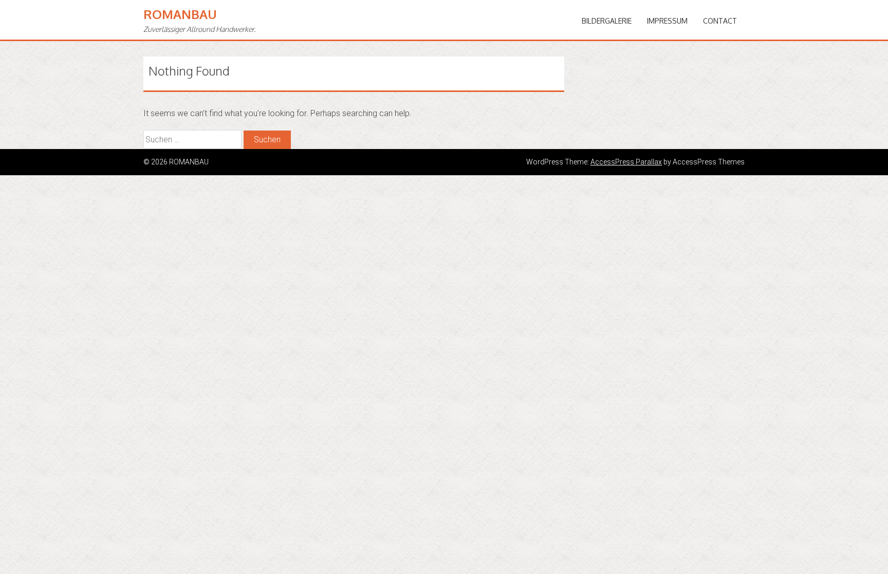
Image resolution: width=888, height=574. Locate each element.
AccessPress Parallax (626, 162)
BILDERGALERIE (607, 20)
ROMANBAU (180, 14)
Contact (720, 20)
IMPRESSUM (667, 20)
